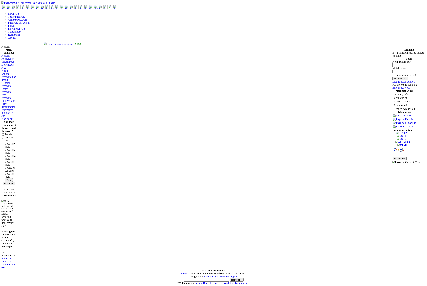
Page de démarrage (406, 122)
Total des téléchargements (58, 44)
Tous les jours (9, 175)
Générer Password (17, 19)
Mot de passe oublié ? (403, 81)
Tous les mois (9, 163)
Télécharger (14, 31)
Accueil (12, 37)
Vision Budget (203, 283)
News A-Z (13, 13)
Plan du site (7, 118)
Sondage (6, 73)
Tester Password (16, 16)
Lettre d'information (8, 105)
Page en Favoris (404, 119)
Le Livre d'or (8, 100)
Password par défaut (18, 22)
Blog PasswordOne (223, 283)
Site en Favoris (404, 115)
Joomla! (185, 273)
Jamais (8, 134)
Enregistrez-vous (401, 87)
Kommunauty (242, 283)
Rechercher (14, 34)
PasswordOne (210, 276)
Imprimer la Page (405, 126)
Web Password (6, 96)
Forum (11, 25)
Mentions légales (229, 276)
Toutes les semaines (10, 169)
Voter (8, 180)
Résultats (8, 183)
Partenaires (7, 109)
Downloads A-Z (16, 28)
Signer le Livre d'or (6, 260)
